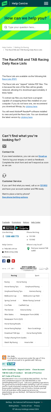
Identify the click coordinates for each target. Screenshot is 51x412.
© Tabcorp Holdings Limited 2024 (26, 409)
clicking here (31, 106)
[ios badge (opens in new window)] (8, 228)
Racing (7, 282)
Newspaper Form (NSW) (29, 314)
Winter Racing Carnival (31, 300)
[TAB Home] (4, 3)
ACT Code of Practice (11, 376)
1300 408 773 (12, 236)
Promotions (16, 222)
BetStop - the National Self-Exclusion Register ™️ (24, 402)
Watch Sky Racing (11, 342)
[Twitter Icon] (9, 261)
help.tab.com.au (10, 248)
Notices (26, 222)
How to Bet (28, 342)
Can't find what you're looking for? (20, 138)
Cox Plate (8, 305)
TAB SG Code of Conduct (12, 373)
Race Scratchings (34, 328)
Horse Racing (21, 282)
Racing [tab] (14, 275)
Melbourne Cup (10, 296)
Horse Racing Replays (12, 328)
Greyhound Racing (32, 286)
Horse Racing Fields (34, 333)
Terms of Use (26, 406)
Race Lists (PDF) (9, 79)
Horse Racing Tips (11, 286)
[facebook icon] (4, 261)
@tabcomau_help (11, 252)
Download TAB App (12, 333)
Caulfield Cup (24, 305)
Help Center (35, 222)
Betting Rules (14, 406)
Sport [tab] (37, 275)
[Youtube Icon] (14, 261)
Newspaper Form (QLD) (13, 319)
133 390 (32, 236)
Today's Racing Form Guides (15, 338)
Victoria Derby (25, 310)
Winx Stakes (8, 314)
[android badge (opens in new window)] (22, 228)
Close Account (38, 369)
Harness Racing (35, 291)
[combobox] (27, 27)
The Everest (8, 310)
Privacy (37, 406)
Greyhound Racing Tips (13, 291)
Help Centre (20, 3)
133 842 (32, 239)
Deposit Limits (24, 369)
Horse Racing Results (12, 324)
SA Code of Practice (33, 373)
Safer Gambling (9, 369)
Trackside (6, 222)
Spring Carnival (10, 300)
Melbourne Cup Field (31, 296)
